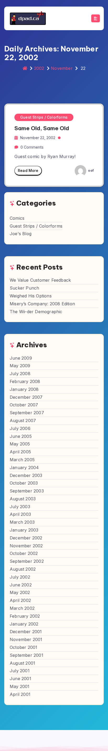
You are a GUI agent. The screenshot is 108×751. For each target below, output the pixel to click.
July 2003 (20, 506)
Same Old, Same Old (41, 128)
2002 (39, 68)
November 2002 (26, 545)
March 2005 (22, 459)
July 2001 (20, 670)
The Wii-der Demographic (36, 311)
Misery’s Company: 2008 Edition (42, 303)
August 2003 (23, 498)
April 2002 (20, 600)
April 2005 (20, 451)
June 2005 (21, 436)
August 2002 (23, 569)
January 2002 (24, 624)
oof (90, 170)
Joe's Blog (20, 233)
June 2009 (21, 358)
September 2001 (26, 655)
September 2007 (27, 412)
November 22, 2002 (37, 137)
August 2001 (22, 663)
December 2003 (26, 475)
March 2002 (22, 608)
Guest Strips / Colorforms (44, 117)
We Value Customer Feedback (40, 280)
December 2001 (26, 631)
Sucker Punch (24, 288)
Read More (28, 170)
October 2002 (24, 553)
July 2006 (20, 428)
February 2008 (25, 381)
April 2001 (20, 694)
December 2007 (26, 397)
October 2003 (24, 483)
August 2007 (23, 420)
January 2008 (24, 389)
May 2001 (20, 686)
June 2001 (20, 678)
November (62, 68)
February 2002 (25, 616)
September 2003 (27, 490)
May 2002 (20, 592)
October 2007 (24, 404)
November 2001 (26, 639)
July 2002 (20, 577)
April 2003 (20, 514)
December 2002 (26, 537)
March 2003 (22, 522)
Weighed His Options (31, 295)
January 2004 (24, 467)
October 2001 (23, 647)
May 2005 (20, 444)
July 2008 (20, 373)
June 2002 (21, 584)
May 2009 (20, 365)
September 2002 (27, 561)
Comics (17, 218)
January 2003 (24, 530)
